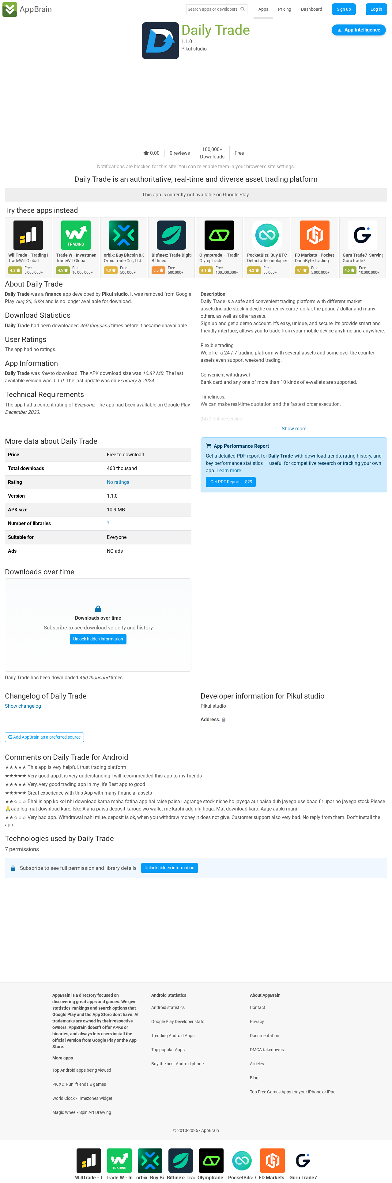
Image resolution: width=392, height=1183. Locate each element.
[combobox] (212, 9)
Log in (376, 9)
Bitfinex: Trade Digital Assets (171, 255)
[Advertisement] (188, 103)
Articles (257, 1063)
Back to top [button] (376, 1127)
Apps (263, 9)
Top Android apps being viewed (81, 1070)
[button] (294, 720)
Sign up (344, 9)
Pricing (284, 9)
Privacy (257, 1021)
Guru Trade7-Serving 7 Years (363, 255)
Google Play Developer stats (177, 1021)
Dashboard (311, 9)
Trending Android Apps (172, 1035)
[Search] (242, 9)
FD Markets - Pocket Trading (315, 255)
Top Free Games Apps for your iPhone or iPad (293, 1091)
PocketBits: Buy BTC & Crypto (267, 255)
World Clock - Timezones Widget (82, 1098)
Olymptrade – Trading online (219, 255)
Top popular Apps (168, 1049)
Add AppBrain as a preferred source (46, 737)
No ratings (118, 482)
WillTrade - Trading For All (28, 255)
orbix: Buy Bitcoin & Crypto (124, 255)
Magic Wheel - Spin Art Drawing (81, 1112)
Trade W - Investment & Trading (76, 255)
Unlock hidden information (98, 638)
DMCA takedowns (267, 1049)
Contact (257, 1007)
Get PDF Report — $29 (231, 481)
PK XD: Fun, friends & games (79, 1084)
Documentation (264, 1035)
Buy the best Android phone (177, 1063)
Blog (254, 1077)
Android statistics (168, 1007)
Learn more (229, 470)
